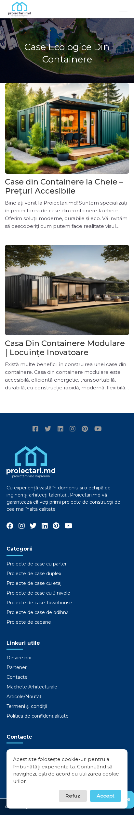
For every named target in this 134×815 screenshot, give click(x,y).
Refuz (72, 796)
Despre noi (19, 658)
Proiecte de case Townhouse (39, 603)
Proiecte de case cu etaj (34, 583)
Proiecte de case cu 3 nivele (38, 593)
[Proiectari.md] (19, 13)
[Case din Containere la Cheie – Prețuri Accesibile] (67, 128)
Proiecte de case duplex (34, 573)
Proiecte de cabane (29, 622)
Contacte (17, 677)
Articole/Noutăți (25, 696)
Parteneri (17, 667)
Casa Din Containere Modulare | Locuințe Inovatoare (65, 348)
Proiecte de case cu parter (37, 564)
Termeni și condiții (27, 706)
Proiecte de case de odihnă (38, 612)
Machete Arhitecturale (32, 687)
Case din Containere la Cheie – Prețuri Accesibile (64, 186)
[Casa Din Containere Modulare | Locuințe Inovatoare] (67, 290)
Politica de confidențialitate (38, 716)
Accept (105, 796)
